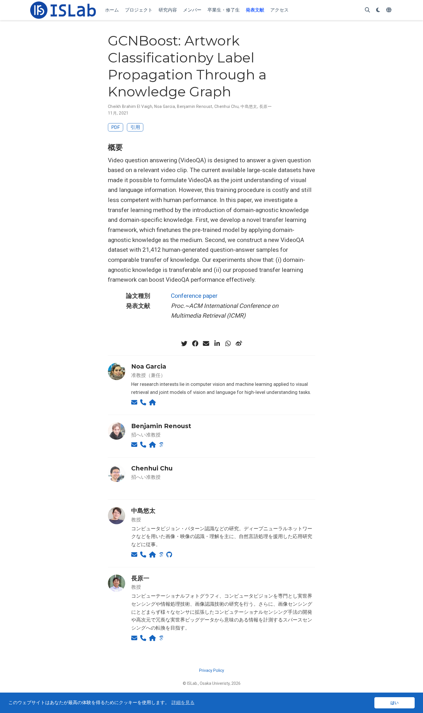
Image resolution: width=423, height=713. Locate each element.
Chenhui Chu (226, 106)
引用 (135, 127)
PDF (115, 127)
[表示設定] (378, 10)
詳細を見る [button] (183, 702)
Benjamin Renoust (194, 106)
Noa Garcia (164, 106)
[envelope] (206, 343)
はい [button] (394, 702)
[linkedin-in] (217, 343)
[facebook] (195, 343)
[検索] (367, 10)
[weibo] (239, 343)
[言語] (389, 10)
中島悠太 (249, 106)
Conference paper (194, 295)
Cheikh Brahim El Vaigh (130, 106)
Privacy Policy (211, 670)
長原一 (265, 106)
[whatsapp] (228, 343)
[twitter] (184, 343)
